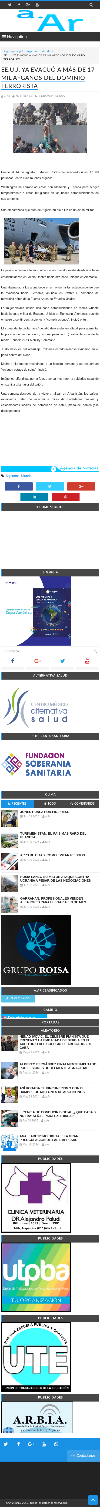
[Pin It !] (66, 497)
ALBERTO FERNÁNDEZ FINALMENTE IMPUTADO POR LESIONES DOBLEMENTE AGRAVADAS (58, 1066)
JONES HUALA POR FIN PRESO (45, 812)
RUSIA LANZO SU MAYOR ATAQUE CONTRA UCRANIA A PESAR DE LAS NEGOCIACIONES (55, 878)
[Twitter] (62, 662)
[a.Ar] (50, 20)
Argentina (32, 51)
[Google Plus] (37, 662)
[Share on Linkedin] (34, 497)
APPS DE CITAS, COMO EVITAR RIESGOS (52, 855)
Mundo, (60, 96)
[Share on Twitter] (50, 486)
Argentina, (46, 96)
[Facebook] (12, 662)
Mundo (45, 51)
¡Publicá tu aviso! (18, 998)
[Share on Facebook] (19, 486)
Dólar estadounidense (21, 1017)
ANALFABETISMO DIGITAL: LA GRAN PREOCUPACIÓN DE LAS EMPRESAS (49, 1138)
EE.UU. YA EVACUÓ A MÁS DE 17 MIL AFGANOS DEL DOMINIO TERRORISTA (48, 78)
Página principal (13, 51)
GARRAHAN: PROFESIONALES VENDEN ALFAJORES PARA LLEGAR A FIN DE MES (53, 900)
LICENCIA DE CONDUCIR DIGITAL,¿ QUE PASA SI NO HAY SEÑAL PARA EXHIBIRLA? (58, 1114)
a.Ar (8, 1502)
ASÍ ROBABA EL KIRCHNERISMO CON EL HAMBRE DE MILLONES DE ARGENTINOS (52, 1090)
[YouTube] (87, 662)
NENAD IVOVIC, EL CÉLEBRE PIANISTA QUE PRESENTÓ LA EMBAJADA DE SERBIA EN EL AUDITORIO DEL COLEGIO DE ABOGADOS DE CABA (56, 1042)
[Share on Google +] (81, 486)
